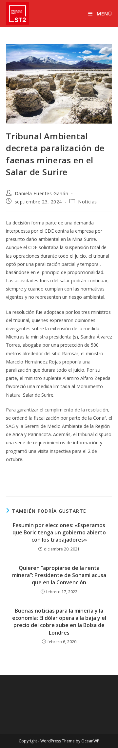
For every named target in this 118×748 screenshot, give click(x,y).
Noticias (87, 202)
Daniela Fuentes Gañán (42, 193)
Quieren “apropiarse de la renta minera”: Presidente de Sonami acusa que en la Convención (59, 575)
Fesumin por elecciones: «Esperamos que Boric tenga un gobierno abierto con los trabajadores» (59, 533)
